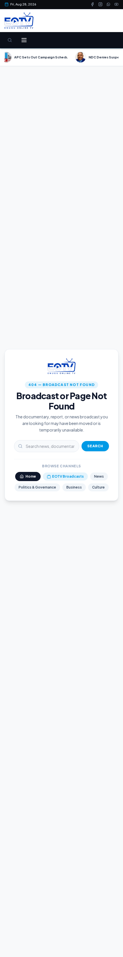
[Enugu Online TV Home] (19, 21)
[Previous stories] (6, 57)
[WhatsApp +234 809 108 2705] (108, 4)
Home (30, 476)
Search (95, 446)
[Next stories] (116, 57)
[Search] (10, 40)
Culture (98, 487)
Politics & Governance (37, 487)
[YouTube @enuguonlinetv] (116, 4)
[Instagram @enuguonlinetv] (100, 4)
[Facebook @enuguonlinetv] (92, 4)
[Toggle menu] (24, 40)
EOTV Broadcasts (68, 476)
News (99, 476)
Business (74, 487)
